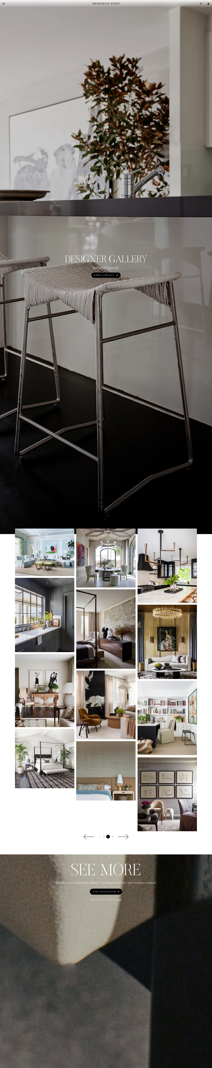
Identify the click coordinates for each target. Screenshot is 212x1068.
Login (118, 899)
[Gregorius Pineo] (106, 3)
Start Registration (104, 891)
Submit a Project (104, 275)
